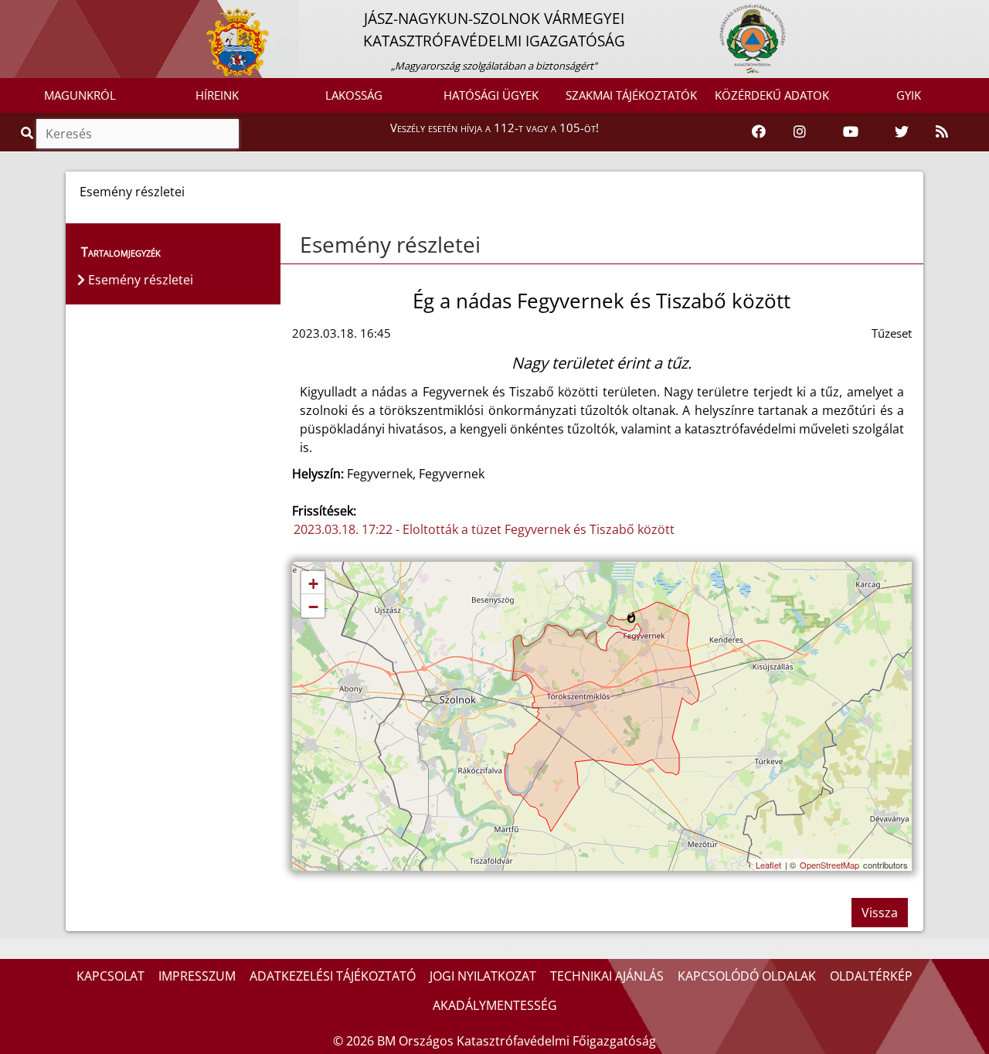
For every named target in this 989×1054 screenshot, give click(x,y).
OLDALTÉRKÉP (871, 975)
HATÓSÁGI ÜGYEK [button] (491, 95)
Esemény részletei (390, 244)
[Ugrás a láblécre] (45, 13)
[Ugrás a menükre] (11, 13)
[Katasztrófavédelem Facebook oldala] (758, 132)
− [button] (313, 607)
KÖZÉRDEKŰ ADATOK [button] (772, 95)
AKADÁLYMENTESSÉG (495, 1005)
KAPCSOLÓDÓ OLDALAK (747, 975)
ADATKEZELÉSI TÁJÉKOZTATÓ (333, 975)
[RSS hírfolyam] (942, 132)
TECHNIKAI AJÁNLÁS (607, 975)
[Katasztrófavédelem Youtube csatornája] (850, 132)
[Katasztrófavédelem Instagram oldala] (799, 132)
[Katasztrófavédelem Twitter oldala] (901, 132)
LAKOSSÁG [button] (353, 95)
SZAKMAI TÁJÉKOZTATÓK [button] (631, 95)
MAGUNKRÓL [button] (80, 95)
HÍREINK (217, 95)
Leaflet (768, 864)
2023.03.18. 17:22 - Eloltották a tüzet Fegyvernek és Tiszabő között (484, 529)
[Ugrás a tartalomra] (28, 13)
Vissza (880, 912)
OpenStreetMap (829, 864)
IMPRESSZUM (197, 975)
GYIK (908, 95)
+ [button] (313, 583)
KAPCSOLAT (110, 975)
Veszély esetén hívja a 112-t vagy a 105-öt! (494, 127)
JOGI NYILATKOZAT (483, 975)
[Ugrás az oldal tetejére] (298, 245)
